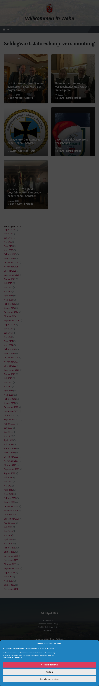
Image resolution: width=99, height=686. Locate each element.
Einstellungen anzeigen (49, 679)
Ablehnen (49, 672)
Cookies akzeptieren (49, 665)
